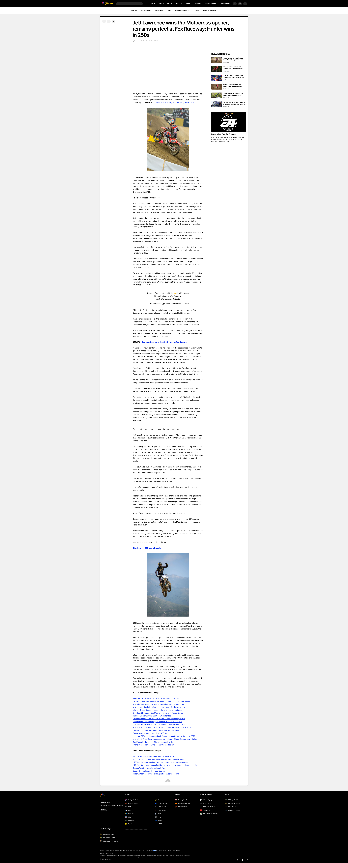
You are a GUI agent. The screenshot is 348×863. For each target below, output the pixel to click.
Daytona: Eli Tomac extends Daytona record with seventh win (159, 724)
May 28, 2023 (183, 304)
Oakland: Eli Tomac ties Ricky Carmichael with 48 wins (156, 730)
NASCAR (134, 10)
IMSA (169, 10)
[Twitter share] (109, 21)
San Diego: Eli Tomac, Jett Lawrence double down (154, 742)
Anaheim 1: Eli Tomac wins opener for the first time (154, 745)
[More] (235, 3)
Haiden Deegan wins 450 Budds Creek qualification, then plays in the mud (234, 103)
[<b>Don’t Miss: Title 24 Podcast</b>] (228, 122)
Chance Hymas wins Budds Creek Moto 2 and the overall (233, 68)
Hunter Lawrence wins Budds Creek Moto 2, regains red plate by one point (233, 59)
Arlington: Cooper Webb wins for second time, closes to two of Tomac (162, 727)
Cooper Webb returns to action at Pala (149, 768)
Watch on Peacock (209, 10)
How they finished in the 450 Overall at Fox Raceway (164, 342)
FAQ (121, 850)
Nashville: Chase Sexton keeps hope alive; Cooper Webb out (158, 704)
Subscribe (103, 809)
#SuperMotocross (161, 296)
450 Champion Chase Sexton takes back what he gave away (158, 759)
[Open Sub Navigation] (154, 3)
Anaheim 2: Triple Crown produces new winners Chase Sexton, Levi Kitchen (165, 739)
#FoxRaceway (176, 296)
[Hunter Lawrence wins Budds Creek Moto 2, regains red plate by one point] (216, 60)
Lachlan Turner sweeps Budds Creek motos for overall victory (233, 76)
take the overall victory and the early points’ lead (173, 102)
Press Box (135, 850)
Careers (107, 850)
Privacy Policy (148, 850)
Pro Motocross (146, 10)
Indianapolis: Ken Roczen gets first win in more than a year (157, 722)
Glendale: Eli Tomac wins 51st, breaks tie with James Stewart (158, 713)
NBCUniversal (109, 853)
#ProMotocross (182, 293)
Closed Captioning (114, 850)
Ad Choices (141, 850)
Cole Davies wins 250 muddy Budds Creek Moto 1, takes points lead (233, 94)
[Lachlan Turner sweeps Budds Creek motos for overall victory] (216, 78)
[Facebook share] (104, 21)
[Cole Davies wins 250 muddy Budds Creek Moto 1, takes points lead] (216, 95)
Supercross (159, 10)
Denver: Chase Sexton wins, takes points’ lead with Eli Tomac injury (161, 701)
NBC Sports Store (127, 850)
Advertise (102, 850)
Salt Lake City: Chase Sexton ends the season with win (156, 698)
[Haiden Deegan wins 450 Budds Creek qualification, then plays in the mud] (216, 104)
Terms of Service (177, 850)
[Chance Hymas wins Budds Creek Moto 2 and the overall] (216, 69)
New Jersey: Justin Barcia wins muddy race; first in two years (159, 707)
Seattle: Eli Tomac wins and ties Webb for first (152, 716)
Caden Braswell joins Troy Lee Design (149, 771)
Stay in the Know (105, 802)
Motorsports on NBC (182, 10)
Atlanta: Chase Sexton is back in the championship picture (157, 710)
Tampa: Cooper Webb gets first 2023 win (150, 733)
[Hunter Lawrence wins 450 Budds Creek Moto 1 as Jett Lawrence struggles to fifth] (216, 87)
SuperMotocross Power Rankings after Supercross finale (156, 774)
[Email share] (113, 21)
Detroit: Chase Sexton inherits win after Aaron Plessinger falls (159, 719)
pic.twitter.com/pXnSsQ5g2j (168, 299)
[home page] (107, 3)
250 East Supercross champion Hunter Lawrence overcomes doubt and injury (165, 765)
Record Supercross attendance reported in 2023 (153, 756)
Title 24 (196, 10)
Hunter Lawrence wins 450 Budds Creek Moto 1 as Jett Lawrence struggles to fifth (232, 85)
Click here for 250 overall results (147, 548)
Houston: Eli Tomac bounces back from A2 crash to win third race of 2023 (164, 736)
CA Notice (169, 850)
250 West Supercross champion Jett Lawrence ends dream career (161, 762)
